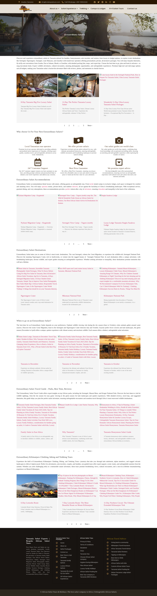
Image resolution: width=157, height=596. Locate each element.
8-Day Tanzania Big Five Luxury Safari (36, 102)
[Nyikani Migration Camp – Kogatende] (37, 206)
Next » (90, 125)
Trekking (83, 8)
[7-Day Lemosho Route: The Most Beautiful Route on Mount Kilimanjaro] (78, 486)
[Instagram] (110, 2)
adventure (88, 189)
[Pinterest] (102, 2)
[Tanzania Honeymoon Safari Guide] (120, 415)
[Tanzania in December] (37, 347)
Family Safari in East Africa (32, 432)
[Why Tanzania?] (78, 415)
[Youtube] (114, 2)
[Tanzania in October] (120, 347)
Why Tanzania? (68, 432)
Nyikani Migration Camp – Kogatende (36, 223)
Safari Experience (68, 8)
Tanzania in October (112, 364)
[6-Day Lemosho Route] (37, 486)
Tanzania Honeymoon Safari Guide (117, 432)
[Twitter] (98, 2)
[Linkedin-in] (106, 2)
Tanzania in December (29, 364)
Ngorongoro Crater (28, 296)
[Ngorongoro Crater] (37, 279)
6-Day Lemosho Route (29, 503)
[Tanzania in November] (78, 347)
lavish (91, 184)
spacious (45, 186)
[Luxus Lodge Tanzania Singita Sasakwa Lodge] (120, 206)
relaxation (101, 189)
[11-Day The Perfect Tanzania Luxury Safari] (78, 85)
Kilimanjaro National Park (114, 296)
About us (53, 8)
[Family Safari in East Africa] (37, 415)
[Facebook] (95, 2)
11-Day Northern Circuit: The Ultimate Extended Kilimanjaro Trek (119, 504)
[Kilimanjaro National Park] (120, 279)
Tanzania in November (71, 364)
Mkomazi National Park (71, 296)
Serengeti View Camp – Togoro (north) (77, 223)
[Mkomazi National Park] (78, 279)
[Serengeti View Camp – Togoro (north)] (78, 206)
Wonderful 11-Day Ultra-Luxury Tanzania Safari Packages (116, 103)
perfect (68, 189)
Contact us (132, 8)
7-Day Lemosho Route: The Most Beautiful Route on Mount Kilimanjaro (77, 504)
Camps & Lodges (98, 8)
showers (75, 186)
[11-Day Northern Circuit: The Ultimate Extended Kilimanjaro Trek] (120, 486)
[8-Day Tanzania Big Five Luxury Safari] (37, 85)
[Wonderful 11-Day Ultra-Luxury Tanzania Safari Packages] (120, 85)
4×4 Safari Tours (116, 8)
